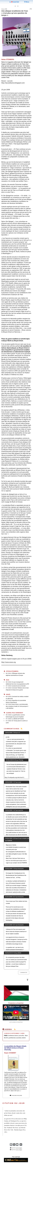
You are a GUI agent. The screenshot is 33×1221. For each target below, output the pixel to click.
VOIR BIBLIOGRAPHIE (16, 1095)
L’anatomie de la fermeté (18, 686)
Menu (27, 2)
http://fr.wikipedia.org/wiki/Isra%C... (15, 777)
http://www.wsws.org (8, 662)
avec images (19, 1149)
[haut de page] (28, 980)
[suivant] (18, 6)
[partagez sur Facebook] (11, 1145)
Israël (7, 694)
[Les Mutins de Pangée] (16, 1162)
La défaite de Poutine (18, 719)
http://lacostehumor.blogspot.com (13, 83)
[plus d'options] (21, 1145)
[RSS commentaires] (21, 729)
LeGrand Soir (14, 2)
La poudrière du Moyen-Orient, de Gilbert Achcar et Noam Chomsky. (15, 1048)
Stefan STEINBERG (11, 671)
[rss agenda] (13, 1029)
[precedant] (15, 6)
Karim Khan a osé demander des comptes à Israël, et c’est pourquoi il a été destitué (17, 706)
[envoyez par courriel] (17, 1145)
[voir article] (13, 1070)
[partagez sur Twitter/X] (14, 1145)
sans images (19, 1147)
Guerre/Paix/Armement (14, 713)
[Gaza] (16, 1000)
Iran (7, 680)
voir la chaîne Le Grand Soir (16, 1022)
